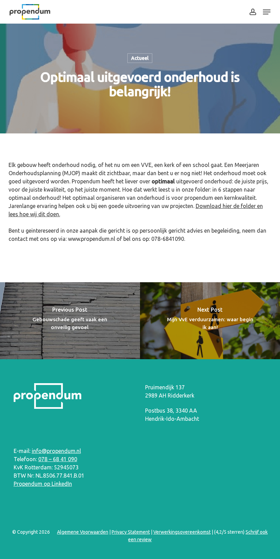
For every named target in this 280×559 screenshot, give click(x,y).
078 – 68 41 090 (57, 459)
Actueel (140, 58)
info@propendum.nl (56, 451)
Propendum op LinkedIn (43, 484)
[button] (266, 12)
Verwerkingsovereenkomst (182, 532)
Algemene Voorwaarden (82, 532)
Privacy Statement (131, 532)
